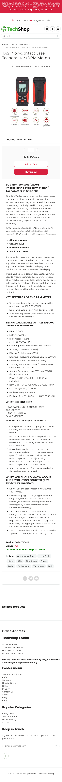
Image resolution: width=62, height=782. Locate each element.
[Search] (58, 36)
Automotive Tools (26, 556)
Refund (5, 677)
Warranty (6, 680)
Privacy (6, 689)
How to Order (9, 683)
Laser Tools (44, 556)
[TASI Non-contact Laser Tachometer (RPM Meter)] (31, 101)
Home (5, 44)
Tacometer (38, 566)
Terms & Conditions (12, 674)
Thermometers (9, 716)
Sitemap (32, 773)
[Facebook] (6, 756)
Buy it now (31, 172)
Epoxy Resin (8, 713)
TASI (15, 546)
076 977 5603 (21, 20)
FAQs (5, 700)
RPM (19, 561)
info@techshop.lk (41, 20)
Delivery (6, 686)
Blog (4, 697)
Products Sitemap (46, 773)
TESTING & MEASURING (21, 44)
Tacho (11, 566)
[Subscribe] (56, 745)
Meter (11, 561)
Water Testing (9, 719)
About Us (7, 694)
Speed (44, 561)
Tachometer (24, 566)
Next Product (42, 66)
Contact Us (7, 691)
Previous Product (22, 66)
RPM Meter (31, 561)
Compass (7, 722)
